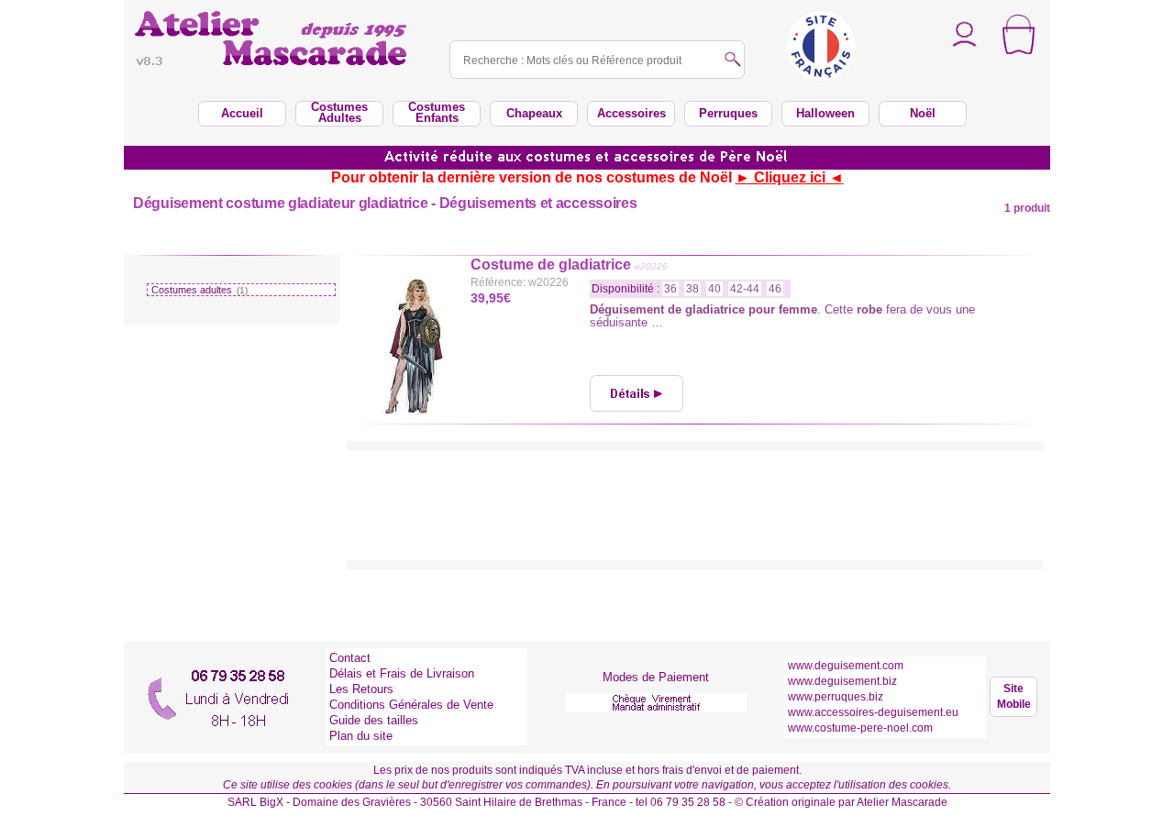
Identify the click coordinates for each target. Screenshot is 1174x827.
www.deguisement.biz (842, 681)
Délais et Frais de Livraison (401, 673)
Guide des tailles (373, 720)
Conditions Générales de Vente (411, 704)
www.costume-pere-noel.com (860, 728)
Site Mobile (1014, 696)
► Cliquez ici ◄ (790, 177)
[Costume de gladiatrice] (636, 393)
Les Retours (361, 689)
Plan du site (361, 736)
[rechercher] (733, 61)
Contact (350, 658)
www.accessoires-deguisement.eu (873, 712)
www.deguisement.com (845, 665)
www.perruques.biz (835, 696)
